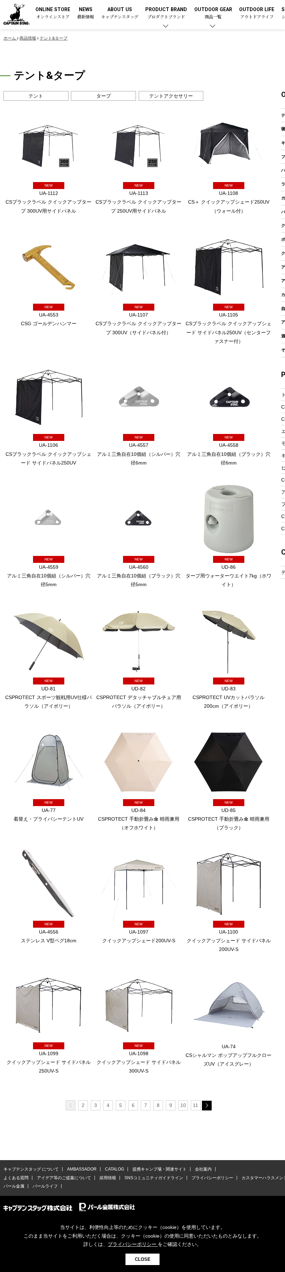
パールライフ (45, 1186)
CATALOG (114, 1169)
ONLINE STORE (52, 13)
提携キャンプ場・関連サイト (159, 1169)
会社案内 (203, 1169)
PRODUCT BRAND (166, 13)
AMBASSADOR (82, 1169)
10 (183, 1105)
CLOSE (142, 1259)
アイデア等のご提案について (64, 1177)
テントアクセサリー (171, 96)
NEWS (85, 13)
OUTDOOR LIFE (256, 13)
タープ (103, 96)
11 (195, 1105)
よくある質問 (15, 1177)
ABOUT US (119, 13)
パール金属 (13, 1186)
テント (35, 96)
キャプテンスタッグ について (31, 1169)
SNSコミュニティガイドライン (153, 1177)
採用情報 (107, 1177)
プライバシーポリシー (212, 1177)
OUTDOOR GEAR (213, 13)
